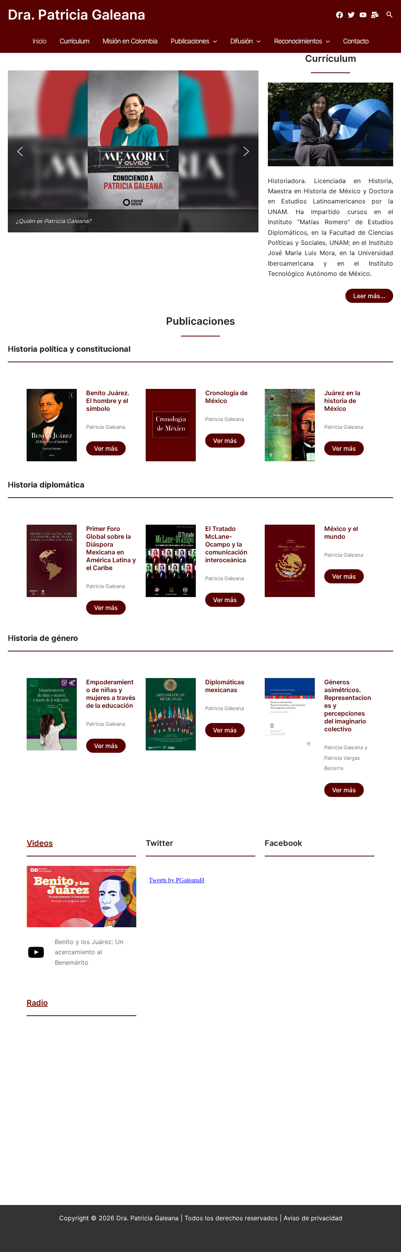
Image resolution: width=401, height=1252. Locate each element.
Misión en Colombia (130, 41)
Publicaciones (190, 41)
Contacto (355, 41)
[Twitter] (351, 14)
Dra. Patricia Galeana (76, 14)
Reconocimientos (298, 41)
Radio (37, 1002)
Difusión (241, 41)
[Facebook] (339, 14)
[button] (389, 15)
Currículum (74, 41)
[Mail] (374, 14)
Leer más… (369, 296)
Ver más (106, 448)
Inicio (39, 41)
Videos (40, 843)
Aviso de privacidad (313, 1218)
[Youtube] (363, 14)
